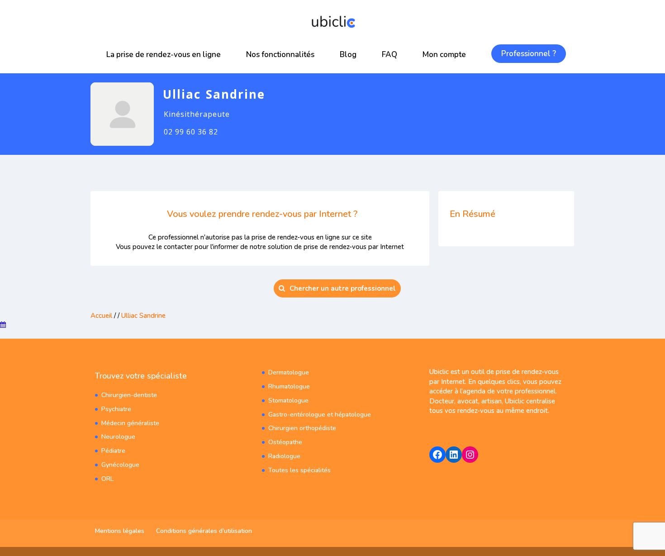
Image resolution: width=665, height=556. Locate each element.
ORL (107, 479)
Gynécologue (120, 464)
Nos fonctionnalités (280, 54)
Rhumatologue (289, 386)
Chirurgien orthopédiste (302, 428)
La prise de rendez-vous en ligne (163, 54)
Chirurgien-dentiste (129, 395)
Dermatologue (288, 372)
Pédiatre (113, 450)
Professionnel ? (528, 53)
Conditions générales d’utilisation (204, 531)
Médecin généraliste (130, 423)
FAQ (389, 54)
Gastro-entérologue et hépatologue (319, 414)
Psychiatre (116, 409)
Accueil (101, 315)
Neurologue (118, 436)
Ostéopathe (285, 442)
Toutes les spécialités (299, 470)
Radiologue (284, 456)
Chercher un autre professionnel (343, 288)
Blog (348, 54)
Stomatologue (288, 400)
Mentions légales (119, 531)
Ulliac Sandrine (143, 315)
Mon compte (444, 54)
